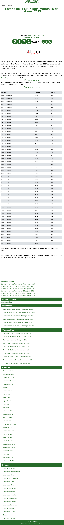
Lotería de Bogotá (9, 491)
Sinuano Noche (8, 457)
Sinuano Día (7, 407)
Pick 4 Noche (7, 434)
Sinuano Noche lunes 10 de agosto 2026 (17, 333)
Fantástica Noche (9, 447)
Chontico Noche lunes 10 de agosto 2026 (17, 363)
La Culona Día (8, 414)
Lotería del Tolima (9, 468)
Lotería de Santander (10, 505)
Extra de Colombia (9, 518)
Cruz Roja (4, 78)
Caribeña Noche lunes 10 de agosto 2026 (17, 336)
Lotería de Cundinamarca (11, 471)
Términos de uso (37, 524)
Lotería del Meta (8, 485)
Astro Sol (6, 404)
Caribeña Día (7, 411)
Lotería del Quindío (9, 495)
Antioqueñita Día (8, 371)
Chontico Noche (8, 431)
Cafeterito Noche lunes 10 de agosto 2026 (17, 356)
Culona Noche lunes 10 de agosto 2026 (16, 353)
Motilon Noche (8, 451)
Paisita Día (6, 387)
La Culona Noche (9, 444)
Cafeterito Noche (8, 441)
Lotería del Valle (8, 481)
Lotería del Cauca (9, 511)
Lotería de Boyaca (9, 508)
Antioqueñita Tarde (9, 424)
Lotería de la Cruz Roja (36, 35)
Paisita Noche (7, 427)
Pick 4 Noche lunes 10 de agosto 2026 (16, 350)
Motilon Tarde (7, 417)
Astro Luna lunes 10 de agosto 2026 (15, 340)
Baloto (10, 5)
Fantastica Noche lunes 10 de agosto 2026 (17, 360)
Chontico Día (7, 391)
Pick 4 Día (6, 394)
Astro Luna (6, 454)
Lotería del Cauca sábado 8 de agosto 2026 (18, 316)
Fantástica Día (8, 384)
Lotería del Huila (8, 475)
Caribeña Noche (8, 461)
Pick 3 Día (6, 397)
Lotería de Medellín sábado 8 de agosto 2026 (18, 309)
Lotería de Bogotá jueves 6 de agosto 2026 (17, 322)
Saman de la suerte (9, 381)
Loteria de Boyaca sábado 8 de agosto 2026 (18, 319)
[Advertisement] (31, 23)
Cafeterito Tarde (8, 377)
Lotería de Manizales (10, 488)
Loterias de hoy (6, 302)
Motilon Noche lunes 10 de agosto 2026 (16, 343)
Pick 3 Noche (7, 437)
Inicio (3, 5)
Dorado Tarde (7, 421)
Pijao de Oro (7, 401)
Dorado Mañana (8, 374)
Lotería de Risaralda (10, 498)
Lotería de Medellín (9, 501)
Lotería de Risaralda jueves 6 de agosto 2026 (18, 326)
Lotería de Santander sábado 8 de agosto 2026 (19, 312)
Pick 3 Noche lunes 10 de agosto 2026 (16, 346)
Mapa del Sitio (25, 524)
